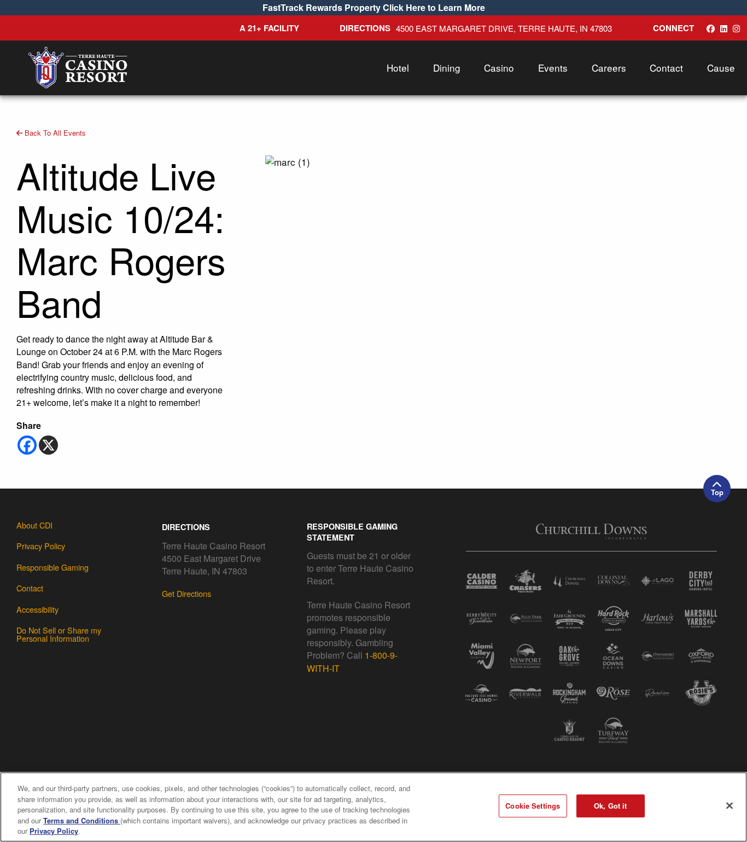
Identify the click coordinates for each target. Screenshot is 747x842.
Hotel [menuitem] (398, 67)
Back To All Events (54, 132)
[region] (373, 807)
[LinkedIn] (723, 28)
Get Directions (186, 593)
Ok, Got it (610, 805)
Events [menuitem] (553, 67)
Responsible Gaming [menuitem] (52, 567)
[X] (48, 445)
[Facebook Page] (711, 28)
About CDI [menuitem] (34, 525)
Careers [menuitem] (609, 67)
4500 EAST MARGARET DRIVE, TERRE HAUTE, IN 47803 (504, 28)
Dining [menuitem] (446, 67)
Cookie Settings (532, 805)
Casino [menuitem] (499, 67)
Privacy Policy (54, 831)
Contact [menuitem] (666, 67)
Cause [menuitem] (721, 67)
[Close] (729, 806)
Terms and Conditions (81, 820)
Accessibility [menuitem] (37, 609)
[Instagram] (736, 28)
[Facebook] (27, 445)
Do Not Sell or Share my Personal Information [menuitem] (58, 634)
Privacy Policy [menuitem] (40, 545)
